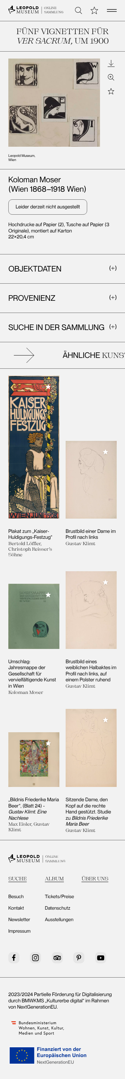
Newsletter (19, 920)
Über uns (95, 878)
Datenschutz (57, 908)
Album (54, 878)
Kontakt (16, 908)
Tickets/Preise (59, 897)
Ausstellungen (59, 920)
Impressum (19, 931)
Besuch (16, 897)
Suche (17, 878)
